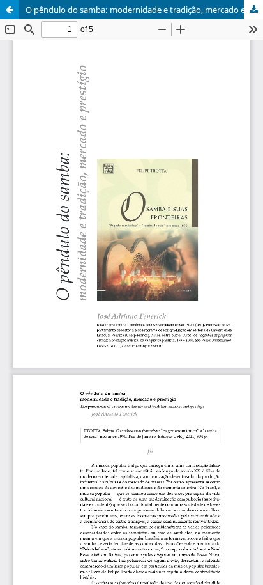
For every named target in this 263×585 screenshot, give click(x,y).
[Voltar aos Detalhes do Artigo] (9, 9)
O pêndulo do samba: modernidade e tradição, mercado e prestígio (144, 9)
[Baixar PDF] (253, 9)
